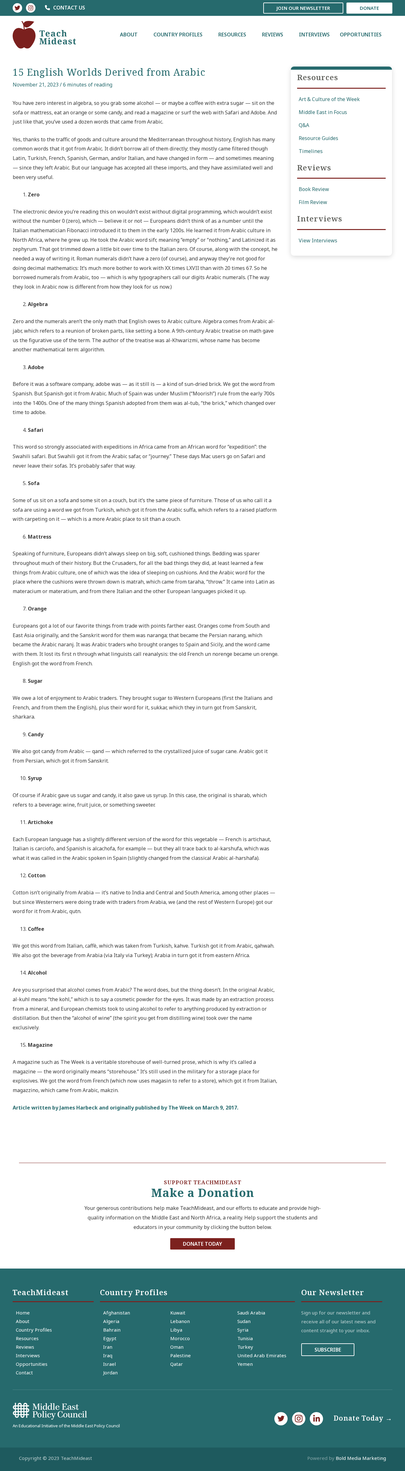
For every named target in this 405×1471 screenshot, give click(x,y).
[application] (140, 34)
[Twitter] (17, 8)
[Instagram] (30, 8)
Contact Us (68, 7)
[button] (202, 1244)
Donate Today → (362, 1418)
